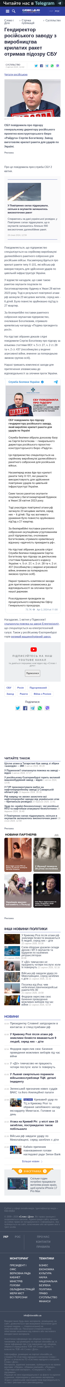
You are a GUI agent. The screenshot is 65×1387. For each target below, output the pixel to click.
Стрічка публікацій (28, 21)
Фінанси (44, 1301)
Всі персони (18, 1297)
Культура (45, 1273)
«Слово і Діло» (26, 1216)
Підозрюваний (38, 687)
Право (43, 1293)
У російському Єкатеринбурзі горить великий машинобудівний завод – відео (32, 780)
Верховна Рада (20, 1273)
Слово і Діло (9, 21)
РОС (57, 11)
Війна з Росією (42, 694)
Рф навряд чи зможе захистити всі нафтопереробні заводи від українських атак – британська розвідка (31, 799)
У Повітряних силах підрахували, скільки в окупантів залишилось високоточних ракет (28, 209)
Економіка (46, 1269)
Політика (45, 1289)
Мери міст (17, 1293)
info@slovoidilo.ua (32, 1315)
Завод (10, 694)
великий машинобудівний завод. (31, 636)
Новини (11, 1016)
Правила (43, 1246)
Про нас (43, 1236)
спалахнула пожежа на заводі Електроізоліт (31, 623)
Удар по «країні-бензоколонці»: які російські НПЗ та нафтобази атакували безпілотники (32, 809)
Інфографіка (32, 1171)
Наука (43, 1277)
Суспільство (53, 20)
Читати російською (16, 74)
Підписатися (32, 673)
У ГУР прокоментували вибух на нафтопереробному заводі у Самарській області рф (29, 789)
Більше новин (30, 1161)
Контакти (43, 1241)
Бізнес (43, 1265)
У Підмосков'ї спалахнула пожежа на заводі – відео (32, 771)
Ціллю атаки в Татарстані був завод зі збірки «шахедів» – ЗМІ (31, 764)
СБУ (8, 687)
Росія (20, 687)
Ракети (24, 694)
